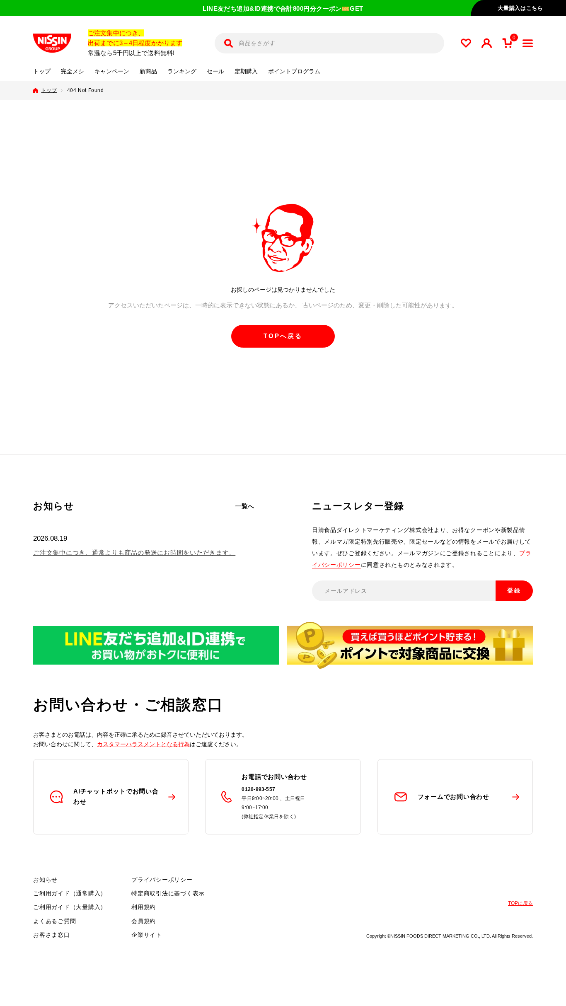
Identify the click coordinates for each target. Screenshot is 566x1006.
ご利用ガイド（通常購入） (69, 893)
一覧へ (244, 506)
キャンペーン (111, 71)
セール (215, 71)
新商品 (148, 71)
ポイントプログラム (294, 71)
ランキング (181, 71)
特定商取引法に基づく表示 (168, 893)
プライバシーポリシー (162, 879)
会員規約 (143, 921)
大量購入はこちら (520, 8)
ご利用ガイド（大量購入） (69, 907)
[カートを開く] (507, 43)
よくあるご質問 (54, 921)
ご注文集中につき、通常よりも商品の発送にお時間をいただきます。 (134, 552)
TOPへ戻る (283, 335)
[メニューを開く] (527, 43)
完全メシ (72, 71)
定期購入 (246, 71)
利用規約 (143, 907)
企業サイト (146, 934)
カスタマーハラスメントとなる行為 (143, 744)
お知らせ (45, 879)
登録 (514, 590)
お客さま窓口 (51, 934)
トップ (42, 71)
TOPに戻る (520, 903)
